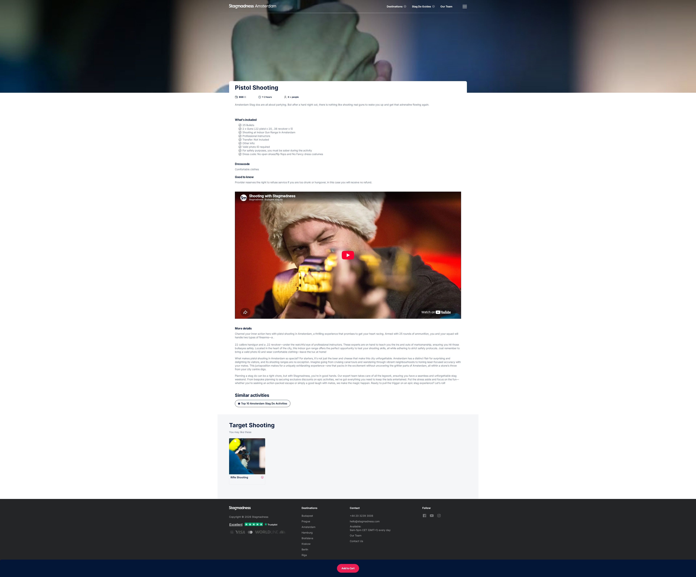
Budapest (307, 515)
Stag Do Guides (421, 6)
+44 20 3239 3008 (361, 515)
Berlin (305, 549)
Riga (304, 555)
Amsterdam (308, 526)
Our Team (446, 6)
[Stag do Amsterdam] (241, 6)
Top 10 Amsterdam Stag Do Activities (264, 403)
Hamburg (307, 532)
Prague (306, 521)
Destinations (395, 6)
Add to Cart (348, 568)
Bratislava (307, 538)
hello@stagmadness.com (365, 521)
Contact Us (356, 541)
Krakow (306, 543)
